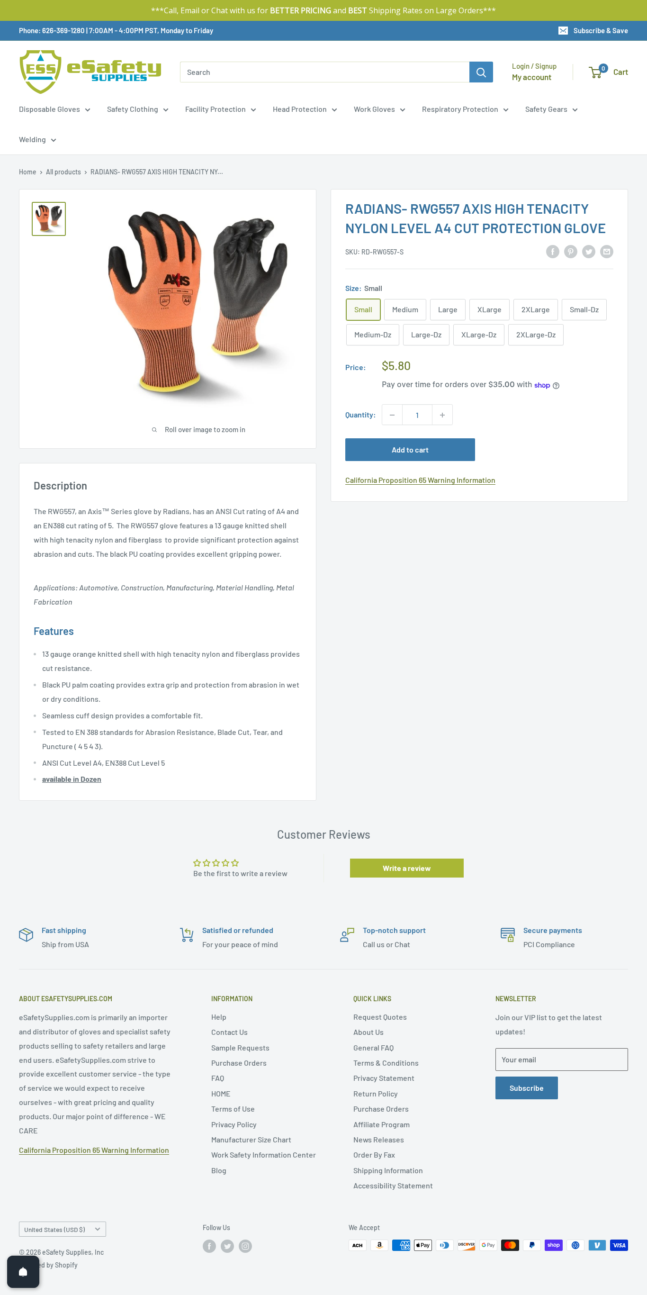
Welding (32, 139)
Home (27, 172)
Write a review (407, 867)
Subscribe (527, 1087)
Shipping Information (388, 1170)
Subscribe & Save (601, 30)
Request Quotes (380, 1016)
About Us (368, 1031)
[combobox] (324, 72)
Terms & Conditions (386, 1062)
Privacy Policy (234, 1124)
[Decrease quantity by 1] (392, 415)
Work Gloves (374, 108)
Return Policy (375, 1093)
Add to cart (410, 449)
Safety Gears (546, 108)
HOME (221, 1093)
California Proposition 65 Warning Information (420, 480)
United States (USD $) (54, 1229)
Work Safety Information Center (263, 1154)
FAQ (217, 1077)
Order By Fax (374, 1154)
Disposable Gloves (49, 108)
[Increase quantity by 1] (442, 415)
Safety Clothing (132, 108)
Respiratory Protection (460, 108)
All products (63, 172)
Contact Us (229, 1031)
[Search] (481, 72)
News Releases (378, 1139)
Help (218, 1016)
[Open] (23, 1272)
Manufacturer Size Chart (251, 1139)
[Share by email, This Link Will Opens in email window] (606, 251)
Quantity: (360, 414)
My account (531, 77)
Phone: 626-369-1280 (52, 30)
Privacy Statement (383, 1077)
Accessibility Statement (393, 1185)
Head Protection (300, 108)
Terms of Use (233, 1108)
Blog (218, 1170)
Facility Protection (215, 108)
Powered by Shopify (48, 1265)
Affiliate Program (381, 1124)
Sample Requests (240, 1047)
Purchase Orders (239, 1062)
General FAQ (373, 1047)
